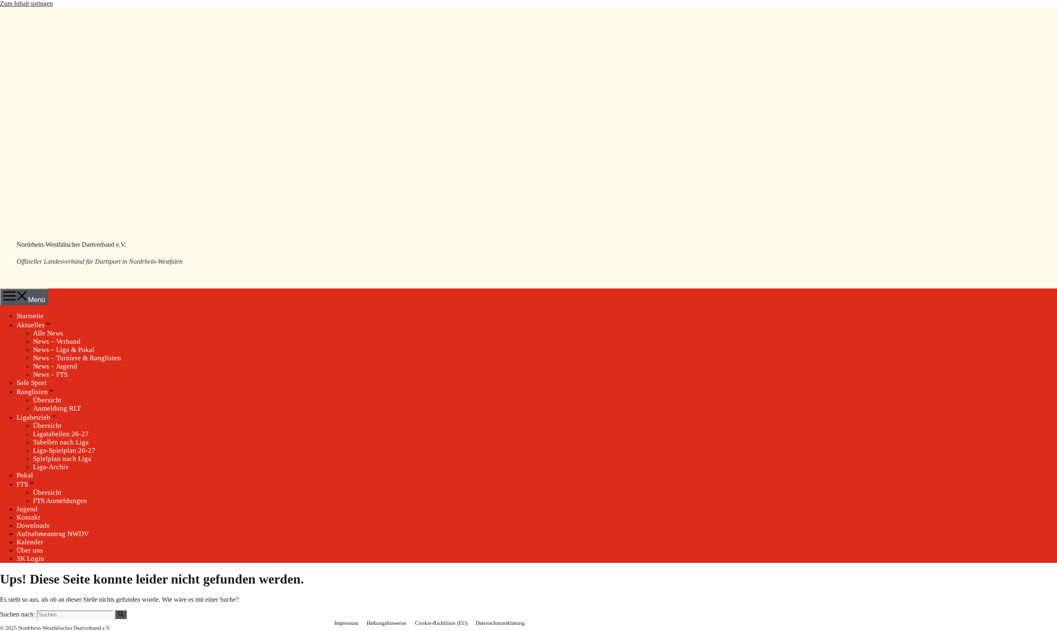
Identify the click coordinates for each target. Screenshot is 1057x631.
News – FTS (50, 374)
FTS (22, 484)
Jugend (27, 509)
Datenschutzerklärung (500, 623)
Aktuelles (31, 325)
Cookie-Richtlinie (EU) (441, 623)
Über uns (30, 550)
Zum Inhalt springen (26, 3)
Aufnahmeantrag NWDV (53, 534)
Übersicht (47, 400)
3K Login (30, 558)
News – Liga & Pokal (64, 350)
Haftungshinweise (387, 623)
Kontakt (28, 517)
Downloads (33, 525)
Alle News (48, 333)
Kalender (30, 542)
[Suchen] (121, 614)
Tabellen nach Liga (61, 442)
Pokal (25, 475)
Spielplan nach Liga (62, 459)
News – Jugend (55, 366)
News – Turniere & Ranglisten (77, 358)
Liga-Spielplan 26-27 (64, 450)
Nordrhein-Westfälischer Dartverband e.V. (71, 244)
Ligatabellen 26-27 (61, 434)
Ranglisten (32, 392)
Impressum (346, 623)
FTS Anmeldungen (60, 501)
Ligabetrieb (33, 417)
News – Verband (57, 341)
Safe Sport (32, 383)
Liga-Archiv (51, 467)
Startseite (30, 316)
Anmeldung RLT (57, 408)
